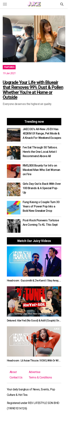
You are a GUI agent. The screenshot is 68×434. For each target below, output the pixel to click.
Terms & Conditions (40, 377)
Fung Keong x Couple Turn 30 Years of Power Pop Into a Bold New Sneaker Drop (41, 206)
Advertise (34, 372)
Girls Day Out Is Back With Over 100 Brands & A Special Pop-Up (42, 188)
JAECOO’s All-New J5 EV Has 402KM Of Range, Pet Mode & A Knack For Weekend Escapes (42, 133)
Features (9, 67)
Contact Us (16, 377)
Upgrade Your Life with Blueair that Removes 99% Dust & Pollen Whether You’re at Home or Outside (33, 90)
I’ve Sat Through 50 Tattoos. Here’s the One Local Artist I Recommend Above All (40, 152)
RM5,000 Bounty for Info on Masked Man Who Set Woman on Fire (41, 170)
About (13, 372)
